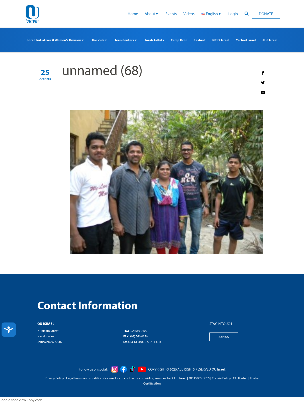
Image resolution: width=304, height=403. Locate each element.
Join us (224, 337)
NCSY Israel (220, 40)
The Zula (98, 40)
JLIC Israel (269, 40)
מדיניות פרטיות (199, 378)
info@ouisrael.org (148, 342)
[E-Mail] (263, 92)
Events (171, 13)
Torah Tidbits (154, 40)
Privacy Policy (54, 378)
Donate (266, 13)
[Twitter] (263, 83)
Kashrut (200, 40)
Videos (189, 13)
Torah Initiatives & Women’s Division (54, 40)
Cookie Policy (221, 378)
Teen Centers (125, 40)
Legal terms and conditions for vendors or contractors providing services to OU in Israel (126, 378)
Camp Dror (179, 40)
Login (233, 13)
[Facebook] (263, 73)
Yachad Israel (246, 40)
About (150, 13)
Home (133, 13)
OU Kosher (240, 378)
